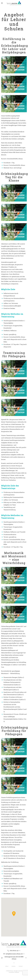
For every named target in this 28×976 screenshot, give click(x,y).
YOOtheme (16, 972)
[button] (2, 3)
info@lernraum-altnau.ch (14, 954)
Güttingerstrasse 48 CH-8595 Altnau (14, 958)
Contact (21, 966)
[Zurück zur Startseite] (14, 3)
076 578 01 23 (14, 950)
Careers (13, 966)
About (6, 966)
